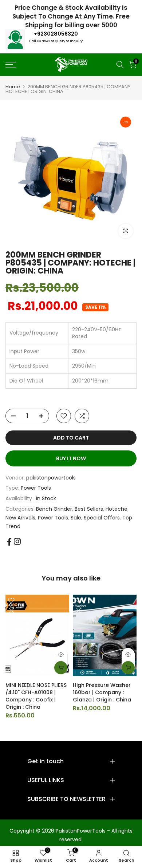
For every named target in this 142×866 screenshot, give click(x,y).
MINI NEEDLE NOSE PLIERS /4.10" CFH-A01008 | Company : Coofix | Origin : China (36, 696)
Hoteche (116, 509)
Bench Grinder (54, 509)
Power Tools (36, 487)
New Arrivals (20, 517)
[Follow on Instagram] (17, 541)
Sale (76, 517)
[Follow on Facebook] (9, 542)
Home (12, 86)
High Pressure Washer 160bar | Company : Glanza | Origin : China (102, 692)
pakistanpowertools (51, 477)
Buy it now (71, 458)
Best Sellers (89, 509)
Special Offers (102, 517)
